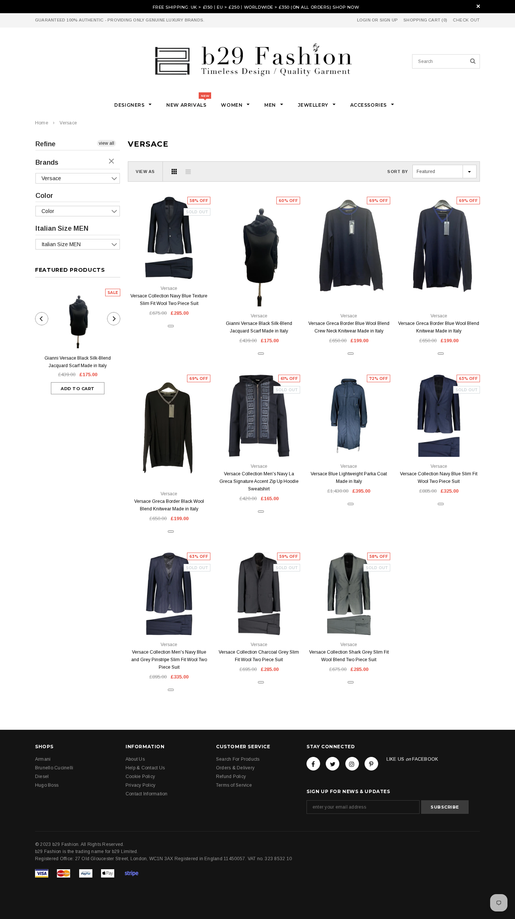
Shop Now (346, 7)
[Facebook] (313, 763)
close (478, 6)
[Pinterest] (371, 763)
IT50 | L (357, 289)
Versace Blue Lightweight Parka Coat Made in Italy (349, 477)
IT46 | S (340, 289)
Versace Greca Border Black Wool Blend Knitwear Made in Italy (169, 505)
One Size (259, 289)
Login (364, 20)
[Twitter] (332, 763)
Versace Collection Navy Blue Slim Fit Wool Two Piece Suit (438, 477)
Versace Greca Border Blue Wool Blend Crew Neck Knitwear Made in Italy (348, 327)
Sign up (389, 20)
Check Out (466, 20)
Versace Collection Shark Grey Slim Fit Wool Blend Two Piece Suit (349, 655)
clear (112, 161)
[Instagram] (352, 763)
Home (41, 123)
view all (106, 143)
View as (145, 171)
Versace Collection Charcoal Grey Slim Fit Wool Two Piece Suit (259, 655)
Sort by (397, 171)
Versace (68, 123)
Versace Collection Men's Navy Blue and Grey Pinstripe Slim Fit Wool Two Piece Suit (169, 659)
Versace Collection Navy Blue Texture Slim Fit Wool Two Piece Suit (168, 299)
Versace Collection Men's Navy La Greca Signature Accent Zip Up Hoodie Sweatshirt (259, 481)
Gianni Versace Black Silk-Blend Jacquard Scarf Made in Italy (77, 361)
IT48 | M (177, 467)
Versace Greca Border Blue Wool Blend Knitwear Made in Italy (438, 327)
